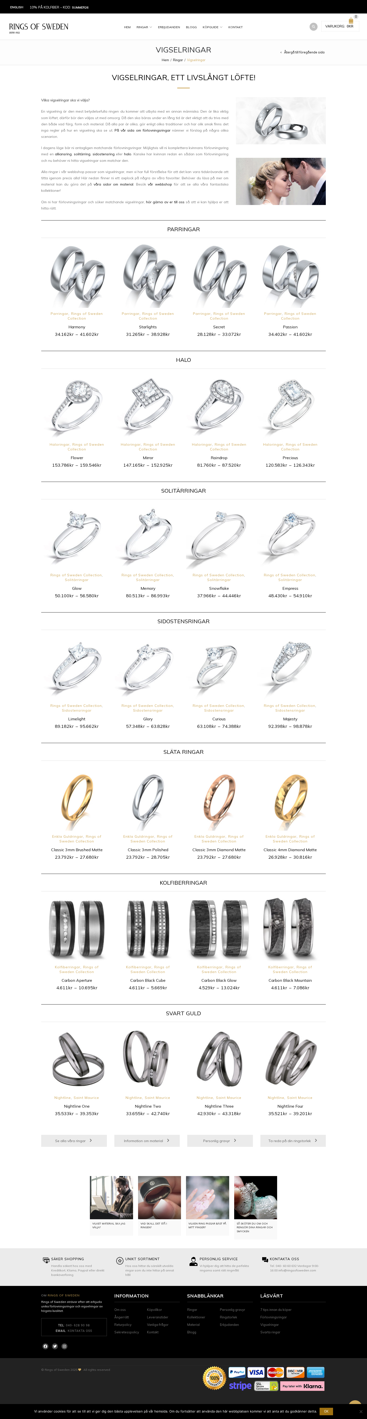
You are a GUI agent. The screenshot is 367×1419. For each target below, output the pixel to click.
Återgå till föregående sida (304, 52)
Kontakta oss (80, 1331)
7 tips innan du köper (276, 1310)
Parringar (59, 313)
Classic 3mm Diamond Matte (219, 849)
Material (193, 1325)
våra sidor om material (113, 184)
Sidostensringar (77, 710)
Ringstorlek (228, 1317)
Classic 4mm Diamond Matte (290, 849)
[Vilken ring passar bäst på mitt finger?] (207, 1197)
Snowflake (219, 588)
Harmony (76, 326)
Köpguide (210, 27)
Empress (290, 588)
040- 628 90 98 (78, 1325)
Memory (148, 588)
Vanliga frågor (158, 1325)
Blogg (191, 27)
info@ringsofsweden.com (297, 1270)
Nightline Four (290, 1106)
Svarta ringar (270, 1332)
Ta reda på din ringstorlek (290, 1141)
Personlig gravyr (217, 1141)
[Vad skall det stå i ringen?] (159, 1197)
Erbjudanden (169, 27)
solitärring (82, 154)
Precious (290, 457)
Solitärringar (77, 580)
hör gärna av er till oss (165, 202)
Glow (77, 588)
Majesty (290, 718)
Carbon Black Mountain (290, 980)
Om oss (120, 1310)
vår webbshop (160, 184)
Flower (77, 457)
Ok (326, 1411)
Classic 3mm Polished (148, 849)
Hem (127, 27)
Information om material (144, 1141)
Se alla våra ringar (71, 1141)
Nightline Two (148, 1106)
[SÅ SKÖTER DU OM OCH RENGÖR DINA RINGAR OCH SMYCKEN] (255, 1197)
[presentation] (34, 282)
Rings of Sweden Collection (85, 316)
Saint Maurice (86, 1097)
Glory (148, 718)
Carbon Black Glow (219, 980)
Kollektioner (196, 1317)
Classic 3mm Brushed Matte (77, 849)
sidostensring (104, 154)
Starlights (148, 326)
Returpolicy (123, 1325)
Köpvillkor (154, 1310)
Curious (219, 718)
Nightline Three (219, 1106)
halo (127, 154)
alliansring (63, 154)
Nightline (62, 1097)
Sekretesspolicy (126, 1332)
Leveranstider (157, 1317)
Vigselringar (269, 1325)
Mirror (148, 457)
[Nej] (360, 1411)
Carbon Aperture (77, 980)
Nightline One (77, 1106)
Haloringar (60, 444)
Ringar (142, 27)
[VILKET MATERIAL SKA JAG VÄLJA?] (111, 1197)
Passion (290, 326)
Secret (219, 326)
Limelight (76, 718)
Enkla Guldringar (67, 836)
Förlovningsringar (273, 1317)
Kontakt (235, 27)
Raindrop (219, 457)
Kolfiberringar (67, 967)
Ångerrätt (121, 1317)
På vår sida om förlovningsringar (143, 130)
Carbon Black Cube (148, 980)
